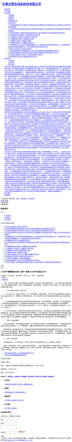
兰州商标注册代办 (20, 392)
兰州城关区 (17, 376)
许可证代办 (12, 23)
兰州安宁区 (38, 376)
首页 (17, 198)
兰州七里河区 (31, 376)
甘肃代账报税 (9, 392)
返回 (2, 200)
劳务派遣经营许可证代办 (31, 260)
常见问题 (11, 64)
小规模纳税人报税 (28, 39)
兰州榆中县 (50, 376)
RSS (27, 440)
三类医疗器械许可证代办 (35, 54)
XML (31, 440)
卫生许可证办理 (26, 48)
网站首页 (7, 9)
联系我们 (7, 195)
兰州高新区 (24, 376)
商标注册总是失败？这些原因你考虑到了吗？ (19, 353)
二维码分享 (4, 279)
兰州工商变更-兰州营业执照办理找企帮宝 (51, 33)
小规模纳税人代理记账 (32, 35)
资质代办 (11, 19)
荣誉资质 (14, 408)
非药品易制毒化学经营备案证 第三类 (46, 50)
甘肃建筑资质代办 (28, 43)
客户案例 (7, 193)
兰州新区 (44, 376)
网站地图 (22, 440)
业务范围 (7, 13)
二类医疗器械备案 (24, 258)
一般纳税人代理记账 (30, 37)
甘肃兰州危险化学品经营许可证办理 (46, 52)
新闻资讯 (7, 58)
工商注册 (11, 15)
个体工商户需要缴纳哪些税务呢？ (15, 355)
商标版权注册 (12, 21)
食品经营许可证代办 (30, 56)
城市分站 (10, 376)
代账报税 (11, 17)
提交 (3, 436)
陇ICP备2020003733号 (11, 440)
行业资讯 (11, 62)
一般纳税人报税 (26, 41)
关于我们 (7, 11)
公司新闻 (11, 60)
